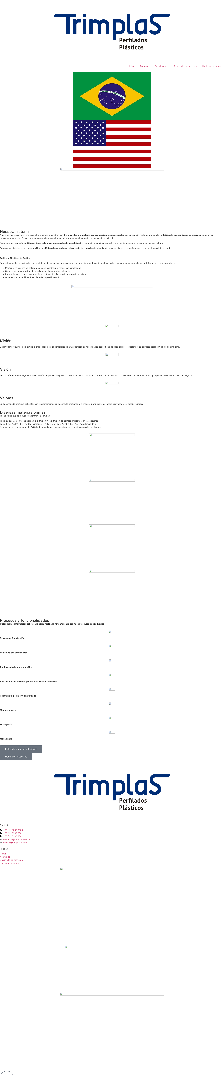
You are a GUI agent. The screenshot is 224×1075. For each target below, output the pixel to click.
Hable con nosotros (211, 66)
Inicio (132, 66)
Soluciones (160, 66)
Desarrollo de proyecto (185, 66)
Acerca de (145, 66)
